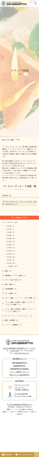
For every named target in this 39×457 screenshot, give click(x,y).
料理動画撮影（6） (11, 289)
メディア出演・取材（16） (13, 280)
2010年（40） (11, 263)
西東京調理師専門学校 (19, 363)
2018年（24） (11, 238)
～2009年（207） (12, 266)
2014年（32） (11, 251)
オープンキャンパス (25, 454)
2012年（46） (11, 257)
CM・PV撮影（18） (11, 293)
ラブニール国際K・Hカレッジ (20, 372)
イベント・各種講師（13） (13, 325)
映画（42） (8, 271)
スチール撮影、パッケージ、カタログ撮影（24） (21, 298)
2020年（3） (11, 232)
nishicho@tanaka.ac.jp (21, 353)
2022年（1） (11, 226)
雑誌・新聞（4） (10, 284)
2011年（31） (11, 260)
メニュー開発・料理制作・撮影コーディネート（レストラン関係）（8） (20, 310)
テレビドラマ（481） (12, 222)
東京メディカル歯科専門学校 (19, 375)
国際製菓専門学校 (19, 366)
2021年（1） (11, 229)
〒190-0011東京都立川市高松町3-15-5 (15, 348)
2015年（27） (11, 248)
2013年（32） (11, 254)
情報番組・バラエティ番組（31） (16, 275)
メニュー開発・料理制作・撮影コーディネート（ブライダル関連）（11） (20, 303)
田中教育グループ (19, 359)
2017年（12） (11, 241)
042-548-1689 (14, 351)
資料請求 (8, 454)
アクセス (32, 348)
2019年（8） (11, 235)
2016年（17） (11, 245)
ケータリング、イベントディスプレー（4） (19, 316)
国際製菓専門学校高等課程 (19, 369)
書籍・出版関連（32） (12, 320)
